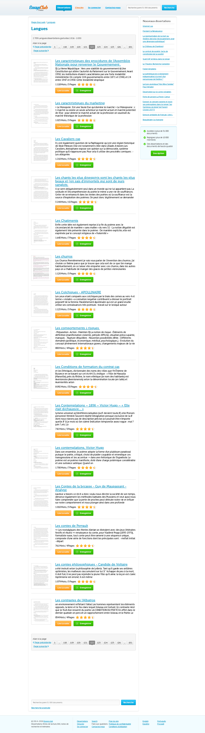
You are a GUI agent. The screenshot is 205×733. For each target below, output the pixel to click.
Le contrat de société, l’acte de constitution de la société (155, 52)
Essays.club (48, 721)
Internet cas (148, 26)
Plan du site (114, 721)
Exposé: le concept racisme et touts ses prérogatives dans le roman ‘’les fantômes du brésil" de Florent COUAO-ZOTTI (157, 105)
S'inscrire (79, 7)
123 (99, 46)
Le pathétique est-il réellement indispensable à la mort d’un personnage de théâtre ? (155, 76)
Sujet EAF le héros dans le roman (156, 59)
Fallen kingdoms (149, 69)
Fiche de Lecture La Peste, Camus (156, 96)
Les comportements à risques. (77, 328)
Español (146, 724)
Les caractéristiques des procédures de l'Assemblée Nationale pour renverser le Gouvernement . (92, 62)
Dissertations (82, 721)
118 (65, 46)
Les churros (63, 256)
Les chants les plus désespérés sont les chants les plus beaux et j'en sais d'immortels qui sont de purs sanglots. (95, 181)
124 (105, 46)
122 (92, 46)
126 (119, 46)
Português (161, 721)
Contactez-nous (113, 7)
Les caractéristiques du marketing (80, 103)
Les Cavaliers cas (67, 139)
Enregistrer (85, 90)
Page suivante (40, 50)
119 (72, 46)
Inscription (158, 153)
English (145, 721)
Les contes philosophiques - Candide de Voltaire (91, 564)
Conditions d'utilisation (118, 726)
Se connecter (94, 7)
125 (112, 46)
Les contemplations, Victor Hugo (79, 447)
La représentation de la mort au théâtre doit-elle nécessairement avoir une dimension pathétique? (158, 39)
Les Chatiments (66, 220)
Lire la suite (63, 90)
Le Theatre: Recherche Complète (156, 64)
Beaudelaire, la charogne (153, 119)
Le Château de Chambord (153, 46)
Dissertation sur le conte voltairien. (157, 92)
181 (130, 46)
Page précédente (43, 46)
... (59, 46)
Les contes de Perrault (71, 526)
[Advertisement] (83, 676)
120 (78, 46)
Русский (160, 724)
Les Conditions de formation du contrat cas (87, 367)
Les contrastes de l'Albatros (75, 600)
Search (94, 721)
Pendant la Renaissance (152, 31)
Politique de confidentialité (120, 724)
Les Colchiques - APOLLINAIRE (78, 292)
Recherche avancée (40, 707)
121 (85, 46)
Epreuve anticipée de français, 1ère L (158, 114)
